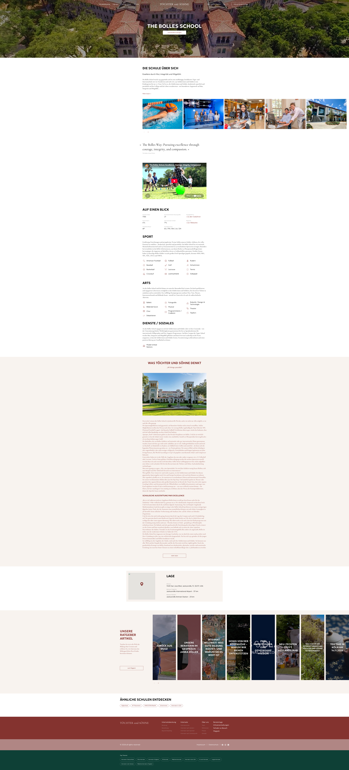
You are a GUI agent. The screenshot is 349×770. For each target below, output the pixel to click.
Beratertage (218, 722)
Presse (204, 731)
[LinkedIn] (228, 745)
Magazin (218, 4)
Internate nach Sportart (187, 731)
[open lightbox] (163, 114)
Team (203, 725)
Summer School (126, 4)
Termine (136, 4)
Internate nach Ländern (187, 728)
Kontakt (204, 733)
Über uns (210, 4)
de (224, 4)
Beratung (164, 725)
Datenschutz (213, 745)
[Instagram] (225, 745)
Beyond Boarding (167, 731)
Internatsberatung (169, 722)
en (228, 4)
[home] (174, 4)
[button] (104, 4)
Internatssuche (185, 725)
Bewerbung (165, 728)
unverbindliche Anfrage (241, 4)
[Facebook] (222, 745)
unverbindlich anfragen (174, 32)
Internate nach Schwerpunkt (189, 733)
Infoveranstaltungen (221, 725)
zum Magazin (132, 668)
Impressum (201, 745)
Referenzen (205, 728)
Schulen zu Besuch (220, 728)
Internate (116, 4)
